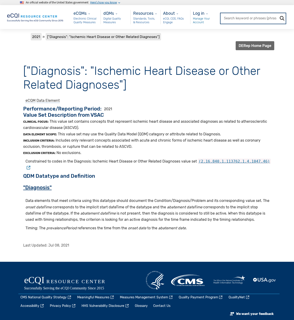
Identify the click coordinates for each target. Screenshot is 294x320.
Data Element (48, 100)
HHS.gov (155, 280)
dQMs (108, 13)
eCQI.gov (70, 283)
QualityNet (237, 297)
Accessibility (29, 306)
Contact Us (161, 306)
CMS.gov (188, 280)
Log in (198, 13)
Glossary (141, 306)
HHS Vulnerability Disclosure (103, 306)
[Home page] (35, 17)
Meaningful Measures (93, 297)
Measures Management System (144, 297)
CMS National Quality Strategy (43, 297)
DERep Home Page (255, 46)
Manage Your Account (201, 20)
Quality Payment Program (198, 297)
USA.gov (264, 280)
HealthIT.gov (229, 280)
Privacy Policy (60, 306)
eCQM (30, 100)
